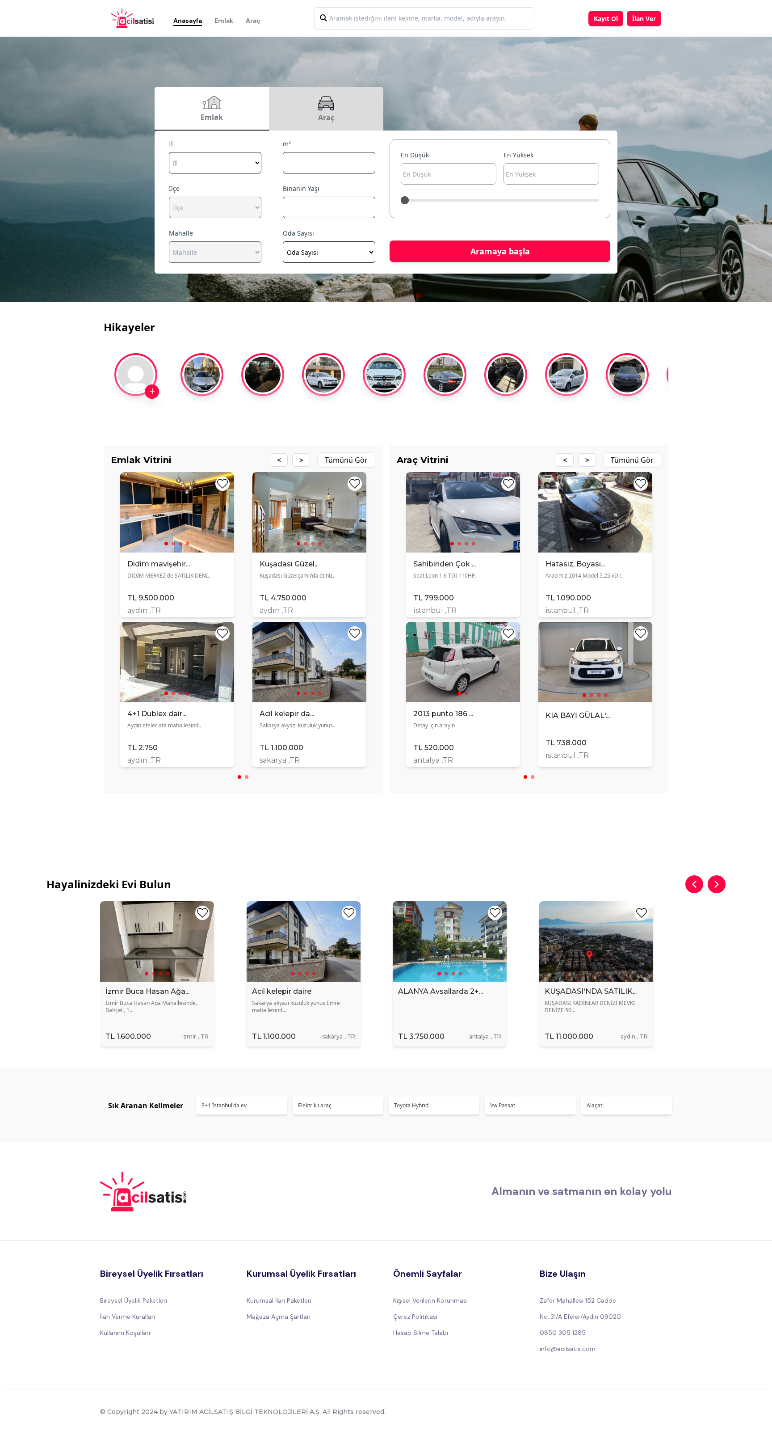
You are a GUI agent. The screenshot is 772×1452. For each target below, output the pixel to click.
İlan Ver (644, 18)
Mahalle (181, 233)
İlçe (174, 188)
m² (287, 143)
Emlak (223, 21)
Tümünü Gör (346, 460)
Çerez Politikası (415, 1317)
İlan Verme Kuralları (127, 1317)
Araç (253, 21)
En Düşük (415, 155)
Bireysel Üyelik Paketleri (133, 1300)
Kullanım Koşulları (125, 1333)
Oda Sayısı (298, 233)
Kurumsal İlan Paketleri (279, 1300)
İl (171, 143)
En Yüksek (518, 155)
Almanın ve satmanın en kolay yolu (581, 1191)
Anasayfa (187, 21)
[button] (279, 460)
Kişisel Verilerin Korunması (430, 1300)
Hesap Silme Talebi (420, 1333)
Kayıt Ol (606, 18)
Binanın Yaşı (301, 188)
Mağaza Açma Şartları (278, 1317)
